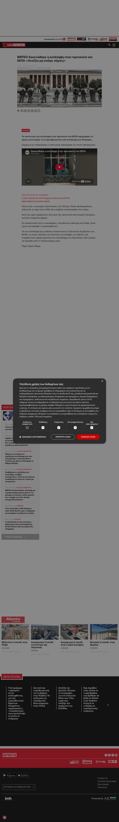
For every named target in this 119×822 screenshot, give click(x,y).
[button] (32, 437)
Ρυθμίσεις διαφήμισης (28, 414)
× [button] (102, 381)
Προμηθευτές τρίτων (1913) (80, 399)
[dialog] (59, 411)
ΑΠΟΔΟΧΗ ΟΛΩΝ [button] (88, 437)
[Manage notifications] (4, 817)
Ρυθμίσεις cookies (26, 416)
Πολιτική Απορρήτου (43, 416)
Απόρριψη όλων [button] (63, 437)
